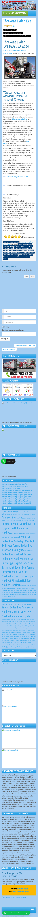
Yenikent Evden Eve (9, 349)
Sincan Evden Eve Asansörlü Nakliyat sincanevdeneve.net (17, 490)
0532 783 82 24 (22, 889)
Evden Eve (24, 536)
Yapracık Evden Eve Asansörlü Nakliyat (18, 632)
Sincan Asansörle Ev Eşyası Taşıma (11, 488)
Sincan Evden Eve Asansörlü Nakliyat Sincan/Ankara (15, 484)
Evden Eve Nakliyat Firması (17, 554)
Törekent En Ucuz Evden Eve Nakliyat (18, 619)
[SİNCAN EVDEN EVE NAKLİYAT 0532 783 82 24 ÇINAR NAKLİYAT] (19, 6)
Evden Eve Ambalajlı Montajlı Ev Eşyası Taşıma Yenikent (17, 499)
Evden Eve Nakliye (12, 558)
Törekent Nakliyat (26, 626)
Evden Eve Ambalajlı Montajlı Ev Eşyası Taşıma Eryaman (17, 497)
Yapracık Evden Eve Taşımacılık (24, 634)
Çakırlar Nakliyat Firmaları (12, 636)
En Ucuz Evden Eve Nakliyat (17, 523)
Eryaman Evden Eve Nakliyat (25, 533)
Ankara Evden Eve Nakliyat (12, 514)
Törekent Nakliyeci (14, 628)
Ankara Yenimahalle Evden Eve (25, 346)
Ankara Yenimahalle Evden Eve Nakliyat (26, 514)
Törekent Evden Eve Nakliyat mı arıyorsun (14, 50)
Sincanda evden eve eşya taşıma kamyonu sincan (15, 486)
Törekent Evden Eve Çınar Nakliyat (14, 626)
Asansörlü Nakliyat (12, 517)
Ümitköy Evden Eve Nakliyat (9, 596)
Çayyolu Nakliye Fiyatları (19, 647)
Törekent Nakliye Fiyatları (23, 628)
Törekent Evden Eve (17, 23)
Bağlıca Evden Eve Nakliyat (15, 520)
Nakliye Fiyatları (11, 585)
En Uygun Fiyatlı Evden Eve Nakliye (19, 528)
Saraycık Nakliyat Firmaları (8, 604)
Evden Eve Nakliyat (28, 550)
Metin (32, 276)
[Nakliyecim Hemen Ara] (19, 368)
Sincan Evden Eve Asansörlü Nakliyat (15, 916)
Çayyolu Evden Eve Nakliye (19, 642)
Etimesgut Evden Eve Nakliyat (12, 537)
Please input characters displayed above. (13, 330)
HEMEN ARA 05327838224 (14, 13)
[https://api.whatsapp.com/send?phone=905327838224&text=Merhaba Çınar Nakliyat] (19, 901)
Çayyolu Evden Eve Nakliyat (23, 594)
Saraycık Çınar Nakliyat (27, 604)
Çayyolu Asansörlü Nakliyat (7, 638)
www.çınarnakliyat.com (21, 891)
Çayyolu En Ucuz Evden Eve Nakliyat (21, 638)
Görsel (26, 276)
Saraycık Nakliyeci (17, 604)
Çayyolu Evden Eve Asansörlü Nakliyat (11, 640)
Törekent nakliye (7, 53)
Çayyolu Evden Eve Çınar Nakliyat (14, 644)
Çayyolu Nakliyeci (10, 647)
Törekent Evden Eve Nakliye (19, 623)
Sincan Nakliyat (20, 616)
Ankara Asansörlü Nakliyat (10, 512)
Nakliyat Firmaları (12, 580)
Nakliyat (29, 576)
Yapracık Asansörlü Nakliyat (12, 630)
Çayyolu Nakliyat (25, 644)
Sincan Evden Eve (19, 588)
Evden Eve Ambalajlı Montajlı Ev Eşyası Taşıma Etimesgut (17, 495)
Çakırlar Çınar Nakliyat (31, 636)
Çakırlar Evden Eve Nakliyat (12, 594)
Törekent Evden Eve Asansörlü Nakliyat (10, 621)
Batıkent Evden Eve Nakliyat (29, 518)
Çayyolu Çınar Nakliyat (30, 647)
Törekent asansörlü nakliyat (19, 119)
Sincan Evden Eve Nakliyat (28, 588)
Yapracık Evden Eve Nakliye (11, 634)
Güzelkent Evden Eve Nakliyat (18, 576)
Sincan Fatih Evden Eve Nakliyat (9, 590)
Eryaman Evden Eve (14, 533)
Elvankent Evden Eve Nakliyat (27, 520)
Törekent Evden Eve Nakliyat (22, 590)
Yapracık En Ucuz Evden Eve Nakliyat (26, 630)
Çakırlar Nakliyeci (22, 636)
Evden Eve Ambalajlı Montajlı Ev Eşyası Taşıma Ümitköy (16, 503)
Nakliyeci (27, 580)
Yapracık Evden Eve (6, 632)
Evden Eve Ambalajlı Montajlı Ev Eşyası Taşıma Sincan (16, 492)
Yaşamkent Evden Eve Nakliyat (12, 592)
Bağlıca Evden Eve (5, 520)
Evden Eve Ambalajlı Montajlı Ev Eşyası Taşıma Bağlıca (16, 501)
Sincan (13, 588)
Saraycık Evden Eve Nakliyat (26, 585)
